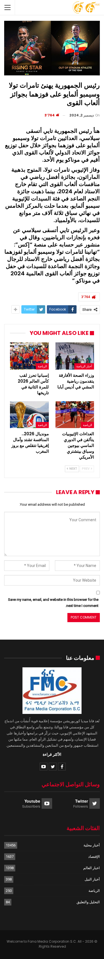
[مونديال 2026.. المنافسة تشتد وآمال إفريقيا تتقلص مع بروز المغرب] (29, 414)
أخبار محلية (91, 845)
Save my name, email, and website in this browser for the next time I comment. (53, 602)
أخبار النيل (92, 879)
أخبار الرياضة (84, 366)
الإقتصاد (94, 856)
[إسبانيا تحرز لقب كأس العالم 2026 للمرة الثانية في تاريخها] (29, 356)
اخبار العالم (91, 868)
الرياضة (42, 366)
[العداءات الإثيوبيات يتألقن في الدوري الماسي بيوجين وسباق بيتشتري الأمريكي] (74, 414)
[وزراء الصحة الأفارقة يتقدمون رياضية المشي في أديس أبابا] (74, 356)
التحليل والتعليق (88, 902)
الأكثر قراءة (52, 754)
